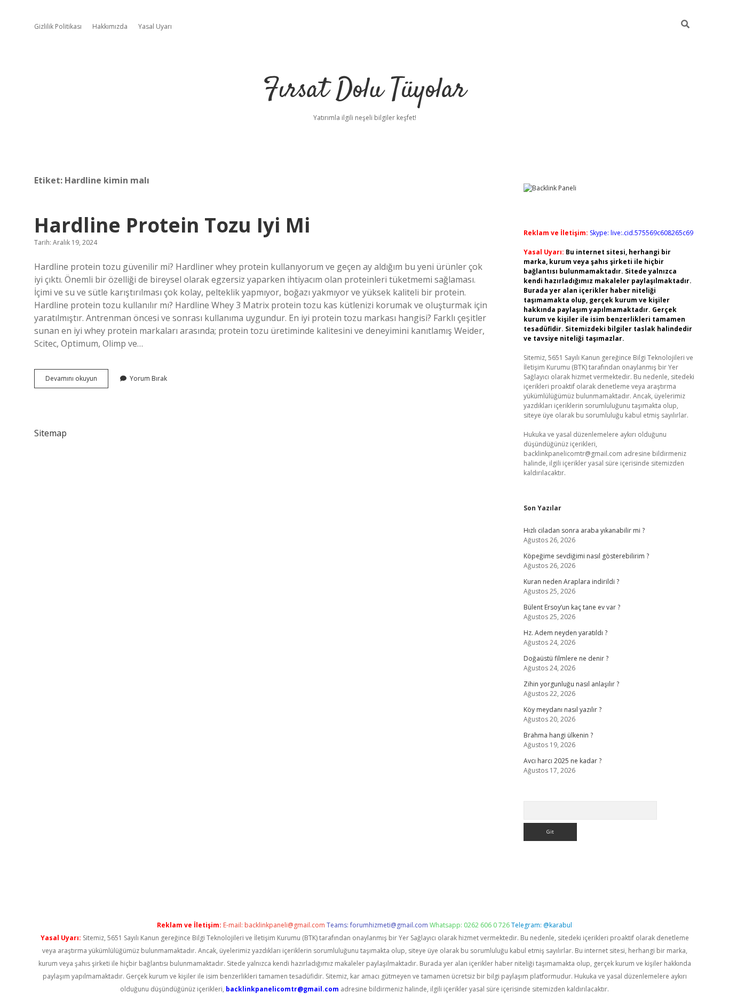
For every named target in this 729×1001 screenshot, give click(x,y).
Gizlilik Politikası (58, 26)
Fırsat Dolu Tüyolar (364, 90)
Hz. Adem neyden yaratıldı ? (565, 632)
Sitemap (50, 433)
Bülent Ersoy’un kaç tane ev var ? (572, 607)
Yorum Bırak (148, 378)
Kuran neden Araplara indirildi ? (571, 581)
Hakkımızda (110, 26)
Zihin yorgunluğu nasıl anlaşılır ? (571, 683)
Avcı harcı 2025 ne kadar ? (562, 760)
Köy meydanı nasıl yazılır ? (562, 709)
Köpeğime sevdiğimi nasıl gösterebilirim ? (586, 555)
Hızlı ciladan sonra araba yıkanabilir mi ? (584, 530)
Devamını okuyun (76, 380)
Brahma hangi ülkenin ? (558, 735)
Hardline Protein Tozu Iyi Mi (172, 224)
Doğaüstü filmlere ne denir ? (566, 658)
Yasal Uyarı (155, 26)
